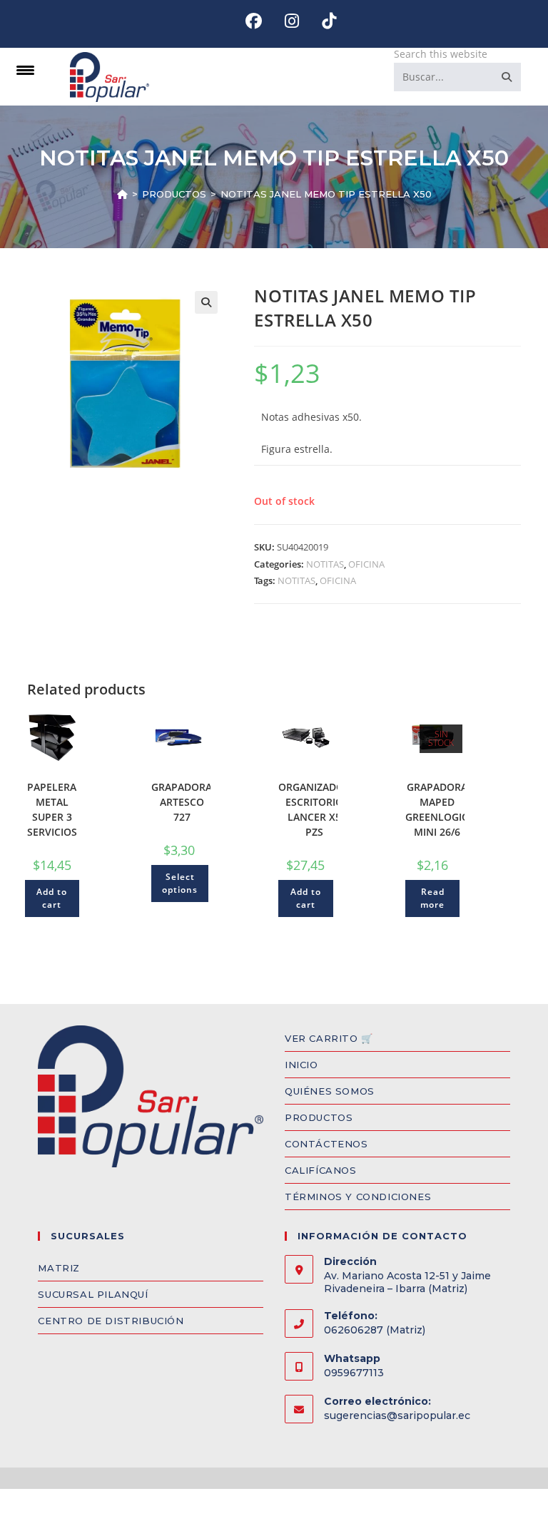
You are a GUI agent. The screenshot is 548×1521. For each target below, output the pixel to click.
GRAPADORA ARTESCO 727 (181, 802)
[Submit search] (507, 77)
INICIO (301, 1064)
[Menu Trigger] (25, 69)
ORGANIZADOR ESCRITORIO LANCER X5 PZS (314, 809)
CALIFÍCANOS (321, 1170)
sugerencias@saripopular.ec (397, 1415)
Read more (432, 898)
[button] (206, 302)
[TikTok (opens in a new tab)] (323, 21)
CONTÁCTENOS (326, 1143)
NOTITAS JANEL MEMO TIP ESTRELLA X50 (326, 194)
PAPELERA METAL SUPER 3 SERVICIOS (52, 809)
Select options (180, 883)
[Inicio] (122, 194)
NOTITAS (325, 564)
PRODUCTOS (318, 1117)
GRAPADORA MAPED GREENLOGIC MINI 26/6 (436, 809)
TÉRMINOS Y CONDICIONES (358, 1196)
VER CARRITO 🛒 (329, 1038)
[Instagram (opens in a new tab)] (291, 21)
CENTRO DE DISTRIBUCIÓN (110, 1320)
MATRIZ (59, 1268)
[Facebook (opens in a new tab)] (253, 21)
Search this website (440, 54)
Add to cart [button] (51, 898)
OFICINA (366, 564)
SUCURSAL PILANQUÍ (93, 1294)
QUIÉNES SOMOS (330, 1091)
